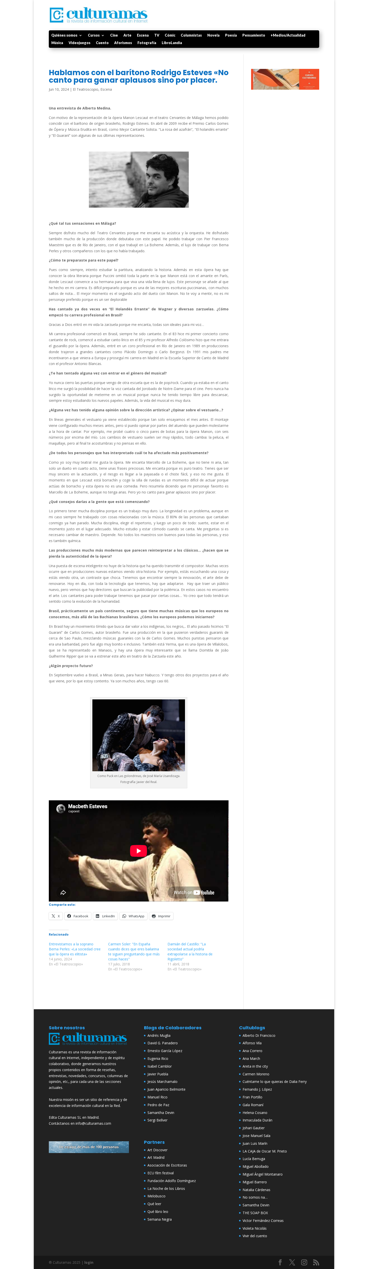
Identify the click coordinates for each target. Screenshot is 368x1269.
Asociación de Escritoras (167, 1165)
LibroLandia (172, 43)
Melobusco (156, 1196)
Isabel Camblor (159, 1066)
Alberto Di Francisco (259, 1035)
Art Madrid (155, 1157)
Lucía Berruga (254, 1158)
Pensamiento (253, 35)
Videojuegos (79, 43)
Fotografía (146, 43)
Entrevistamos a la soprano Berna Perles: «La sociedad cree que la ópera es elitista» (75, 949)
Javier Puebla (157, 1074)
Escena (143, 35)
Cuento (102, 43)
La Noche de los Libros (166, 1188)
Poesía (231, 35)
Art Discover (157, 1150)
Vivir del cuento (255, 1235)
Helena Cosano (255, 1112)
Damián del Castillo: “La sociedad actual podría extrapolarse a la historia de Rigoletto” (190, 951)
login (88, 1262)
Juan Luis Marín (255, 1143)
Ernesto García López (164, 1050)
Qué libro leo (157, 1211)
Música (57, 43)
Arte (127, 35)
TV (156, 35)
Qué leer (154, 1203)
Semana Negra (159, 1219)
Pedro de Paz (158, 1104)
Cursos (94, 35)
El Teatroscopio (85, 89)
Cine (114, 35)
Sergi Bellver (157, 1120)
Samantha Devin (160, 1112)
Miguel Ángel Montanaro (263, 1174)
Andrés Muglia (158, 1035)
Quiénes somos (64, 35)
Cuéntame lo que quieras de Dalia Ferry (275, 1081)
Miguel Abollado (256, 1166)
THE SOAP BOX (255, 1212)
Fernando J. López (257, 1089)
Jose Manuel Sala (256, 1135)
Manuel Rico (157, 1097)
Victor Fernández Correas (263, 1220)
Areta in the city (255, 1066)
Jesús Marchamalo (162, 1081)
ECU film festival (160, 1173)
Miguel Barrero (255, 1182)
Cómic (170, 35)
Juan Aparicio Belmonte (166, 1089)
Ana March (251, 1058)
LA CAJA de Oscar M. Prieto (265, 1151)
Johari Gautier (254, 1127)
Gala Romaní (253, 1104)
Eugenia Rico (157, 1058)
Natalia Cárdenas (256, 1189)
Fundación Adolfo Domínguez (171, 1180)
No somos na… (255, 1197)
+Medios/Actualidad (288, 35)
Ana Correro (252, 1050)
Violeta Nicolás (255, 1228)
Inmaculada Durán (257, 1120)
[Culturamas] (89, 1046)
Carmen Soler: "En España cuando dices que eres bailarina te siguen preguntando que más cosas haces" (134, 951)
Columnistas (191, 35)
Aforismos (123, 43)
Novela (213, 35)
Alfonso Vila (252, 1043)
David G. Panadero (162, 1043)
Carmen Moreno (256, 1074)
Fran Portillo (252, 1097)
